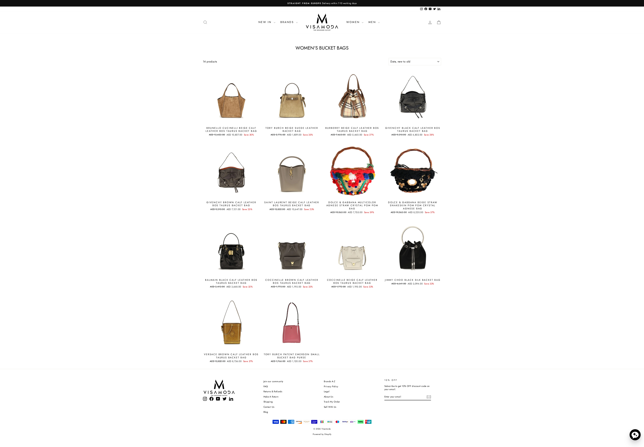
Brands (287, 22)
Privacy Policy (331, 386)
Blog (265, 412)
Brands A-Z (329, 381)
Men (372, 22)
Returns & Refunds (272, 391)
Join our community (273, 381)
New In (265, 22)
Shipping (268, 401)
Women (353, 22)
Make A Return (271, 396)
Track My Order (332, 401)
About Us (328, 396)
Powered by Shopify (322, 434)
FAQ (265, 386)
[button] (635, 434)
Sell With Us (330, 407)
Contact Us (268, 407)
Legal (326, 391)
